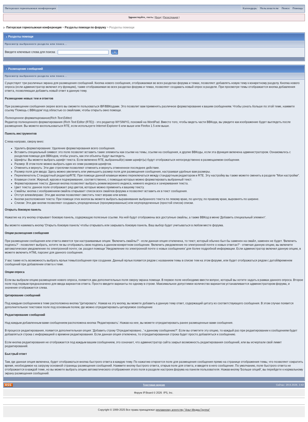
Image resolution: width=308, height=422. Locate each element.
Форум (138, 392)
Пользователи (269, 8)
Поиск (286, 8)
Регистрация (170, 17)
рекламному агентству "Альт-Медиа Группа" (183, 409)
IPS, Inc (168, 392)
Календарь (250, 8)
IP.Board (148, 392)
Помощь (298, 8)
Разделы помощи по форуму (85, 27)
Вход (158, 17)
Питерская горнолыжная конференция (30, 8)
